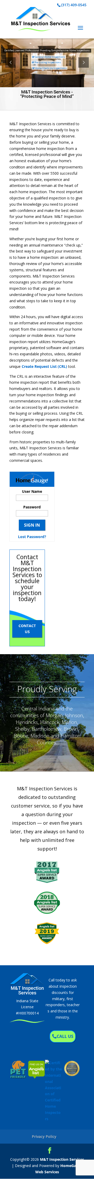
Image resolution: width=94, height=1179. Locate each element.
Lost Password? (32, 536)
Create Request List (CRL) (44, 366)
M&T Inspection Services (62, 1159)
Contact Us (27, 628)
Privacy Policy (44, 1136)
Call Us (65, 1036)
